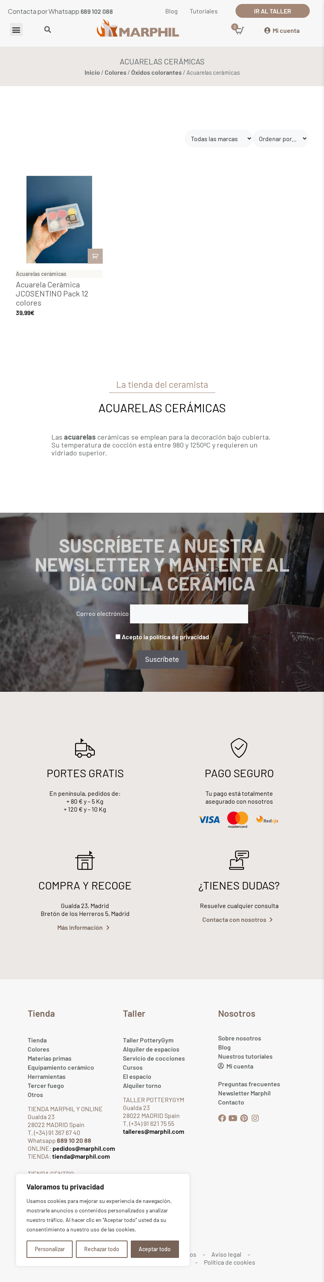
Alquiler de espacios (151, 1049)
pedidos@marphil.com (83, 1148)
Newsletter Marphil (244, 1093)
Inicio (92, 72)
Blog (224, 1047)
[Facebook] (222, 1118)
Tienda (37, 1040)
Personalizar (50, 1249)
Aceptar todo (155, 1249)
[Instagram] (255, 1118)
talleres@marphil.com (153, 1131)
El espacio (137, 1076)
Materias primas (50, 1058)
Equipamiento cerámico (61, 1067)
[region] (103, 1220)
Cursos (133, 1067)
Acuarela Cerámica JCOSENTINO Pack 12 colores (52, 293)
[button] (16, 29)
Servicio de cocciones (154, 1058)
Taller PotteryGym (148, 1040)
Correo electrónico (102, 613)
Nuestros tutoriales (245, 1056)
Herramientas (47, 1076)
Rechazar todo (101, 1249)
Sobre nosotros (239, 1038)
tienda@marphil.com (80, 1156)
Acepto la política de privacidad (165, 636)
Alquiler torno (142, 1085)
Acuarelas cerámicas (41, 273)
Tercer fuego (46, 1085)
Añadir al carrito (95, 256)
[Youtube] (233, 1118)
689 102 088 (97, 11)
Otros (35, 1094)
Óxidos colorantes (156, 72)
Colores (115, 72)
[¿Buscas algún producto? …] (47, 30)
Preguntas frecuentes (249, 1084)
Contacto (231, 1102)
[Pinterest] (244, 1118)
